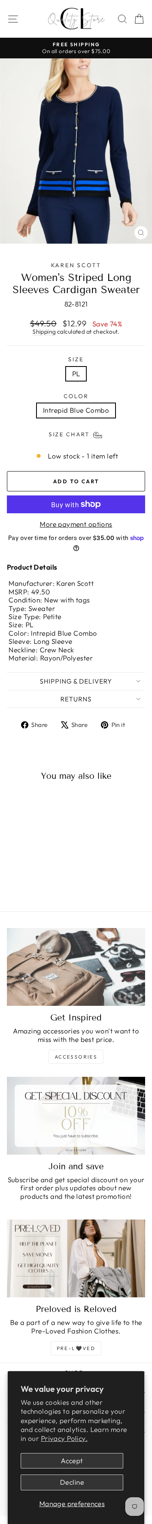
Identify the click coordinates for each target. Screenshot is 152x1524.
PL (76, 373)
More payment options (76, 524)
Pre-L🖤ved (76, 1348)
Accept (72, 1460)
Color (76, 396)
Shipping (44, 331)
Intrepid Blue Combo (76, 410)
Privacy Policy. (64, 1438)
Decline (72, 1482)
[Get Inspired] (76, 967)
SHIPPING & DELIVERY (76, 681)
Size (75, 359)
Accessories (76, 1057)
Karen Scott (76, 265)
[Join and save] (76, 1116)
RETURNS (76, 699)
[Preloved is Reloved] (76, 1258)
